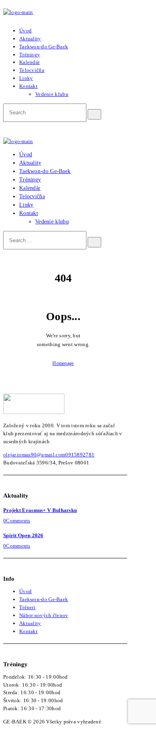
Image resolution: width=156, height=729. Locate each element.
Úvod (25, 591)
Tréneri (27, 607)
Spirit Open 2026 (23, 535)
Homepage (63, 363)
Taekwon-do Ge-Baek (43, 599)
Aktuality (30, 623)
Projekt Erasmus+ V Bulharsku (40, 510)
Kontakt (28, 631)
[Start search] (94, 242)
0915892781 (79, 455)
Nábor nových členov (43, 615)
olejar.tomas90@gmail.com (34, 455)
